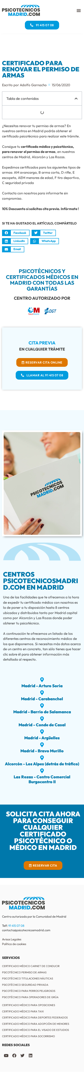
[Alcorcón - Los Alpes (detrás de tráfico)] (42, 757)
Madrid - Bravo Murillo (42, 750)
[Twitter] (22, 1056)
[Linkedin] (31, 1056)
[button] (78, 10)
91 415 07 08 (16, 926)
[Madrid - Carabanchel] (42, 692)
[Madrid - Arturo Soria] (42, 679)
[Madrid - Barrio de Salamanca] (42, 705)
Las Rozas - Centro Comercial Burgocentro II (42, 779)
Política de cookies (14, 944)
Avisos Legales (11, 939)
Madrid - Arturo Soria (42, 685)
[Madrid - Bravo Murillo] (42, 744)
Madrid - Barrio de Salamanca (42, 711)
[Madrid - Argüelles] (42, 731)
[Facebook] (14, 1056)
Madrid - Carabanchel (42, 698)
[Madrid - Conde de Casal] (42, 718)
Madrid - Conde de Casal (42, 724)
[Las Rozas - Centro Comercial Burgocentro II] (42, 770)
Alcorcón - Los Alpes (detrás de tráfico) (42, 763)
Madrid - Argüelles (42, 737)
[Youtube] (6, 1056)
